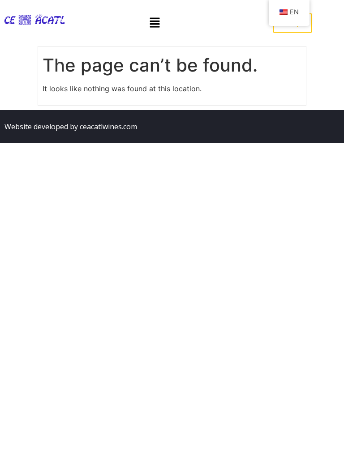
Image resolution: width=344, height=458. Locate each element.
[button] (154, 23)
